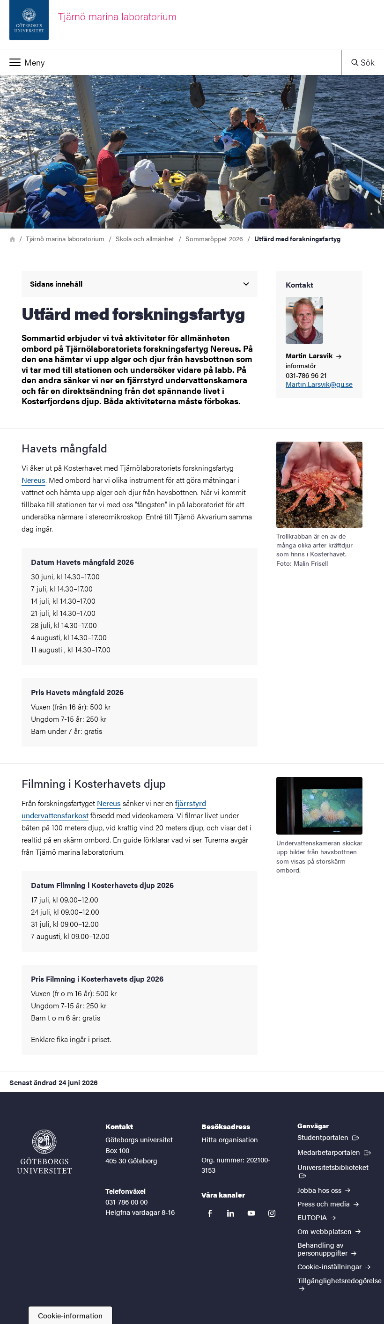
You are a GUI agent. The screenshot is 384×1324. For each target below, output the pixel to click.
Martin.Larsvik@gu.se (319, 384)
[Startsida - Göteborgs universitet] (44, 1151)
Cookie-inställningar (330, 1266)
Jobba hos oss (320, 1190)
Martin (310, 355)
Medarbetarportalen (335, 1151)
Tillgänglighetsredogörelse (339, 1280)
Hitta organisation (229, 1139)
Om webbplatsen (325, 1231)
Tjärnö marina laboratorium (65, 238)
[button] (170, 62)
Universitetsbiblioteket (336, 1166)
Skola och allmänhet (145, 238)
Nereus (33, 479)
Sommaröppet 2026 (214, 238)
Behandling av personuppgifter (323, 1248)
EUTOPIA (313, 1217)
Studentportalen (329, 1137)
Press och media (324, 1203)
